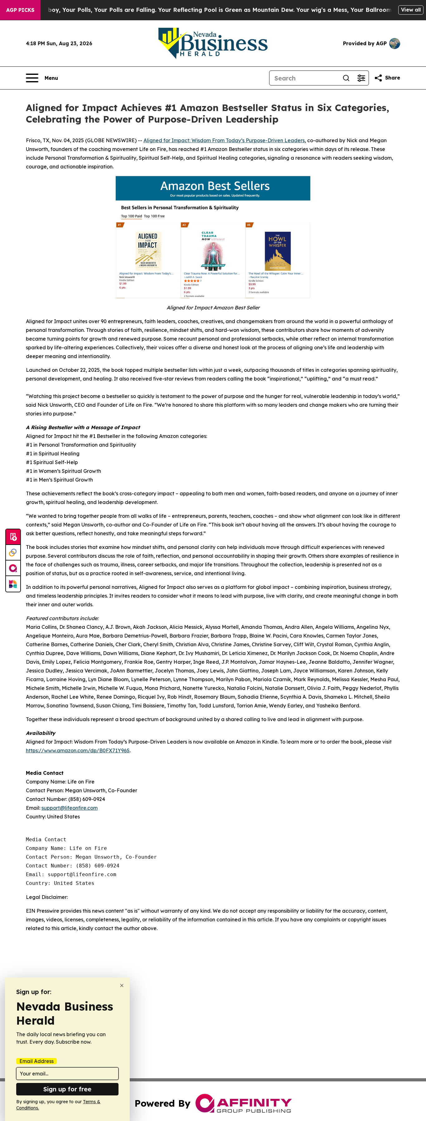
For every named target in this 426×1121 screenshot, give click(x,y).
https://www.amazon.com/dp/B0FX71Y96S (78, 750)
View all (411, 10)
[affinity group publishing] (13, 568)
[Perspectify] (13, 552)
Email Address (36, 1061)
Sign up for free (67, 1089)
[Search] (346, 78)
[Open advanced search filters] (361, 78)
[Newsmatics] (13, 584)
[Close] (122, 985)
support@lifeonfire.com (69, 808)
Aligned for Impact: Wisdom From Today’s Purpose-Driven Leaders (224, 140)
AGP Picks (20, 10)
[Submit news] (13, 537)
